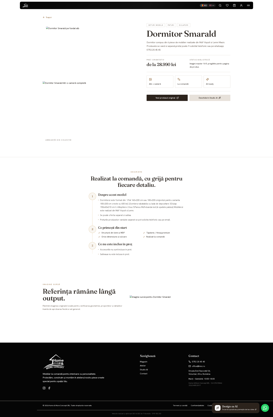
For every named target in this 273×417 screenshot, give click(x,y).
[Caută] (220, 5)
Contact (143, 373)
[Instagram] (44, 388)
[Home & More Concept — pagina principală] (25, 5)
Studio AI (144, 369)
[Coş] (234, 5)
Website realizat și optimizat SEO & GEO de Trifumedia (131, 414)
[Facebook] (49, 388)
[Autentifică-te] (241, 5)
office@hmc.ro (198, 366)
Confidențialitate (197, 405)
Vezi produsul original (165, 98)
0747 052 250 (156, 414)
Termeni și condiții (180, 405)
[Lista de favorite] (227, 5)
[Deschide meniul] (248, 5)
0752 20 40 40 (198, 361)
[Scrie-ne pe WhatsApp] (265, 408)
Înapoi (49, 17)
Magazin (143, 361)
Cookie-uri (211, 405)
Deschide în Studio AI (208, 98)
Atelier (143, 365)
